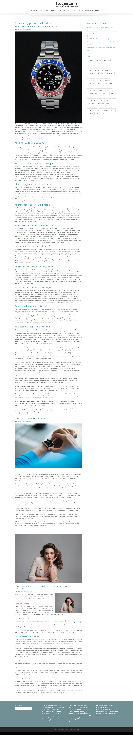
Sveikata (66, 10)
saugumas (92, 100)
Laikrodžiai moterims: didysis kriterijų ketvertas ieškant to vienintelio (44, 587)
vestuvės (105, 110)
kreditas (91, 80)
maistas (100, 83)
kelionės (101, 73)
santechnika (111, 97)
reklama (113, 93)
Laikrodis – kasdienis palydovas (30, 418)
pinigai (105, 93)
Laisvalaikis (35, 10)
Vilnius (91, 113)
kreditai (91, 77)
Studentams (67, 3)
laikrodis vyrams (61, 127)
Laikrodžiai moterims (20, 630)
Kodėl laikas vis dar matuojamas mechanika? (37, 26)
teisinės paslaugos (103, 103)
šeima (98, 113)
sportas (100, 100)
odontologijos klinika (103, 87)
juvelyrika (92, 73)
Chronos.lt (31, 478)
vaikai (101, 107)
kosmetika (110, 73)
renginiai (101, 97)
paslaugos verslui (94, 93)
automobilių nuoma (95, 60)
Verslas (80, 10)
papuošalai (92, 90)
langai (107, 80)
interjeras (105, 70)
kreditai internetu (102, 77)
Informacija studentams (94, 10)
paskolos (110, 90)
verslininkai (110, 107)
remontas (92, 97)
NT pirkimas (109, 83)
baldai (90, 63)
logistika (91, 83)
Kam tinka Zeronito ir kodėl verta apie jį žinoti (99, 39)
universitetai (93, 107)
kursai (99, 80)
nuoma (91, 87)
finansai (102, 67)
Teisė (73, 10)
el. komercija (93, 67)
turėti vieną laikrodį (52, 219)
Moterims (44, 10)
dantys (98, 63)
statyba (109, 100)
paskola (101, 90)
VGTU (112, 110)
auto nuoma (108, 60)
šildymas (105, 113)
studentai (92, 103)
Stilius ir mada (55, 10)
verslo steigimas (94, 110)
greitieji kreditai (94, 70)
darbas (106, 63)
